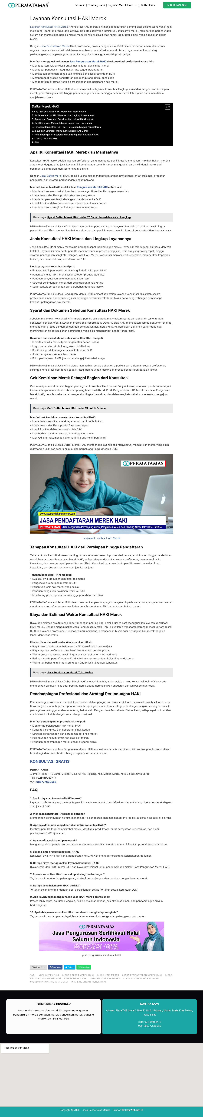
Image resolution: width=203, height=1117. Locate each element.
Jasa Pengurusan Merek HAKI (87, 61)
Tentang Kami (96, 5)
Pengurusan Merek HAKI (92, 187)
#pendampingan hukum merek (49, 981)
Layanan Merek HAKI (120, 5)
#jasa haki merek (108, 975)
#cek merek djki (49, 975)
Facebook (56, 967)
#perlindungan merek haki (89, 981)
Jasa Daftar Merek (51, 175)
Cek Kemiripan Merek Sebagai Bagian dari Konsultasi (63, 123)
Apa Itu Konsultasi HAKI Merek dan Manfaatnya (60, 111)
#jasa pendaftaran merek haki (142, 975)
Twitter (70, 967)
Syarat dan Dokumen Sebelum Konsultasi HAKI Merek (63, 119)
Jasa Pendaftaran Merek (54, 46)
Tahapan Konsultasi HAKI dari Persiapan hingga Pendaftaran (67, 127)
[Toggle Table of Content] (166, 107)
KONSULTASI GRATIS (45, 138)
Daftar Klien (148, 5)
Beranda (80, 5)
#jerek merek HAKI (75, 978)
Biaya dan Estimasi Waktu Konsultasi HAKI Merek (61, 130)
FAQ (36, 142)
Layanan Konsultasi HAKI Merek (49, 26)
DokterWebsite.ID (132, 1110)
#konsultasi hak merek (105, 978)
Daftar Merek (41, 106)
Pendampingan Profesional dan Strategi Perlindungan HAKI (66, 134)
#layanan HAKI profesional (140, 978)
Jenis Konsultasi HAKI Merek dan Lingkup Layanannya (64, 115)
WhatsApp (84, 967)
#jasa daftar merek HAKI (78, 975)
